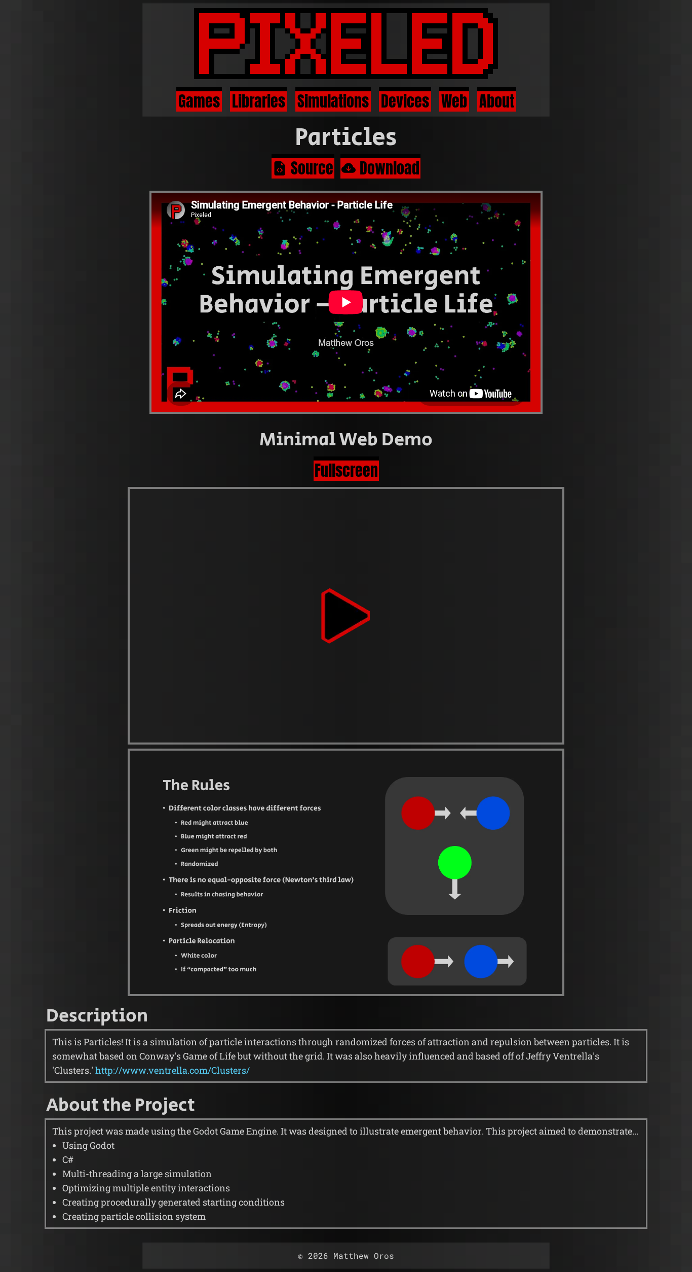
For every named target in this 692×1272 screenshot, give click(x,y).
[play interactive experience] (346, 615)
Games (199, 101)
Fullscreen (346, 470)
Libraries (258, 101)
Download (389, 168)
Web (454, 101)
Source (312, 168)
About (496, 101)
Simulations (333, 101)
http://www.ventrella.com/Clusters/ (172, 1070)
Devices (405, 101)
